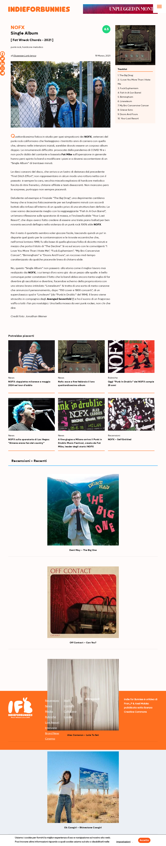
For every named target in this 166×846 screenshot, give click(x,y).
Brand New (52, 733)
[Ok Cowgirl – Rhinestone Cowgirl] (83, 787)
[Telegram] (2, 73)
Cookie (68, 717)
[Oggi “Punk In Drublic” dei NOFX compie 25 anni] (131, 356)
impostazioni (123, 842)
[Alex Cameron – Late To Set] (83, 694)
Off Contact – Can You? (83, 643)
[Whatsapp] (2, 68)
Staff (67, 700)
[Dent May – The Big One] (83, 510)
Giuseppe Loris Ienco (24, 56)
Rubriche (50, 717)
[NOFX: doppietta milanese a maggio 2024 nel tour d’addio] (31, 356)
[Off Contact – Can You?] (83, 602)
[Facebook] (2, 53)
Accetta (144, 840)
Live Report (52, 722)
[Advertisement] (83, 665)
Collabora (70, 711)
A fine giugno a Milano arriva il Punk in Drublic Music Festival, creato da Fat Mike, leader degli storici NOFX (80, 443)
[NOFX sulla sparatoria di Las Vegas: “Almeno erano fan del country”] (31, 414)
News (48, 706)
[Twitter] (2, 58)
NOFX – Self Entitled (119, 439)
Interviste (51, 728)
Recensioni (52, 700)
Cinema (50, 739)
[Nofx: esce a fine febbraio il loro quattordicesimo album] (81, 356)
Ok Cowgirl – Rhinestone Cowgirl (83, 828)
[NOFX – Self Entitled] (131, 414)
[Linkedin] (2, 63)
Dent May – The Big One (83, 550)
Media (49, 711)
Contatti (69, 706)
